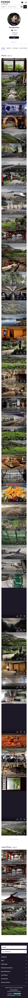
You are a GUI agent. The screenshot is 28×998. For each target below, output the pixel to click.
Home (3, 48)
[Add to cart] (24, 70)
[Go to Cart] (22, 2)
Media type (4, 964)
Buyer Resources (5, 971)
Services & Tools (5, 982)
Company (4, 957)
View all (9, 55)
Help (2, 960)
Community (4, 978)
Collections (23, 48)
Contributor (4, 975)
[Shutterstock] (14, 989)
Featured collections (7, 967)
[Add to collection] (20, 70)
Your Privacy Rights (18, 987)
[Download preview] (17, 70)
